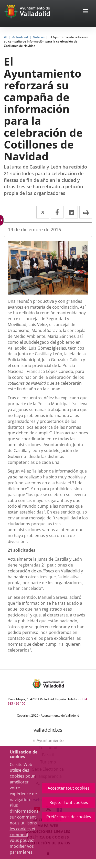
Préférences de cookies (68, 817)
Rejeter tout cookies (68, 802)
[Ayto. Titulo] (53, 684)
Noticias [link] (39, 37)
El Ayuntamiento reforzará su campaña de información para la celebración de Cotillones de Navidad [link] (46, 41)
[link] (5, 37)
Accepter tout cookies (69, 788)
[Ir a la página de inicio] (11, 11)
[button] (85, 11)
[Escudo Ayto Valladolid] (37, 684)
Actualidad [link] (20, 37)
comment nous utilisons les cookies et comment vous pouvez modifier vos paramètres (23, 834)
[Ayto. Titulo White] (35, 11)
